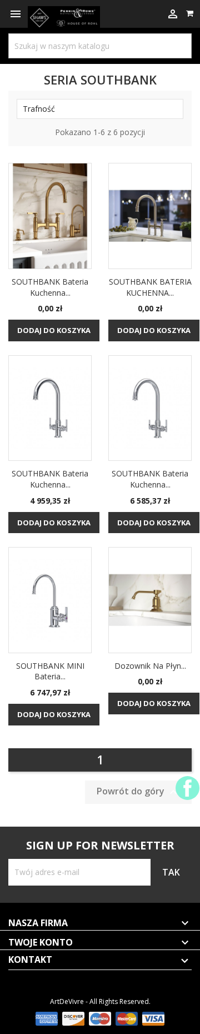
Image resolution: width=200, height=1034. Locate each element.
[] (169, 36)
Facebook (187, 788)
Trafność (100, 109)
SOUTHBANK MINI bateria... (50, 671)
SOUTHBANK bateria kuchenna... (50, 287)
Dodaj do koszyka (54, 330)
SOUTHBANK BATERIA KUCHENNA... (150, 287)
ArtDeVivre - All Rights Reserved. (100, 1001)
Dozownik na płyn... (150, 665)
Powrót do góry (138, 792)
